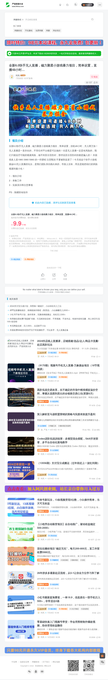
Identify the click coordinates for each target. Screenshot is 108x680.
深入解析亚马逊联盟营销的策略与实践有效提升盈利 (66, 414)
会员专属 (43, 352)
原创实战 (53, 474)
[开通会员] (102, 656)
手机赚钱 (28, 30)
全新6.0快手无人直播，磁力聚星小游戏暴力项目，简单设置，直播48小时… (53, 67)
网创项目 (56, 30)
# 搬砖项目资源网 (64, 426)
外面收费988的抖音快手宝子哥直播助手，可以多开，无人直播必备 (39, 329)
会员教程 (43, 426)
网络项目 (30, 259)
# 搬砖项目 (74, 560)
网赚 (48, 30)
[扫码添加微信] (102, 662)
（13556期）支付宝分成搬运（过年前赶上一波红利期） (68, 463)
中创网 (14, 661)
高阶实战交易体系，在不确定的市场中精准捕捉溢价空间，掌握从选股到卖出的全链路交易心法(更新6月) (67, 391)
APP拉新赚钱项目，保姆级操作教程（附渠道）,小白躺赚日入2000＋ (40, 310)
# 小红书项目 (74, 609)
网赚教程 (18, 30)
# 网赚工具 (52, 426)
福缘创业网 (24, 661)
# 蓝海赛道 (85, 609)
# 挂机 (83, 560)
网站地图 (56, 661)
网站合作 (47, 666)
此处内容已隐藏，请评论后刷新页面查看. (55, 202)
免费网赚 (39, 30)
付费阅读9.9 (43, 401)
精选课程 (55, 401)
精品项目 (17, 259)
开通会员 (88, 5)
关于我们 (46, 661)
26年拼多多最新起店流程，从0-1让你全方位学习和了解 (68, 573)
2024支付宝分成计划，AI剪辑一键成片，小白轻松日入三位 (35, 306)
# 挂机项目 (64, 560)
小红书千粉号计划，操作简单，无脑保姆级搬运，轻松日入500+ (38, 314)
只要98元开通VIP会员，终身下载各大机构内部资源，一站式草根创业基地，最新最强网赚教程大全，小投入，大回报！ (56, 53)
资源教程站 (39, 666)
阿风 (18, 75)
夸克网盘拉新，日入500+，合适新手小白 (28, 325)
